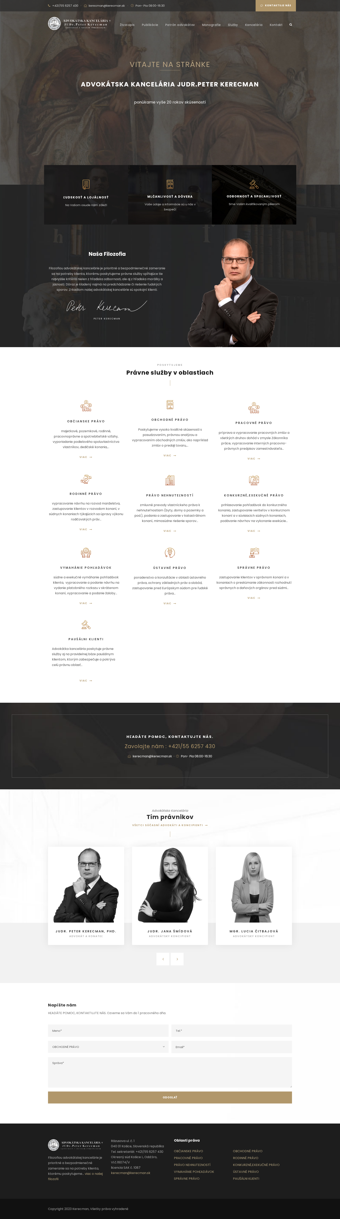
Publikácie (150, 25)
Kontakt (276, 25)
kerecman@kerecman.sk (107, 6)
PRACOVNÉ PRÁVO (188, 1158)
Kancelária (254, 25)
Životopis (127, 25)
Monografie (211, 25)
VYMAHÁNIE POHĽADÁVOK (194, 1171)
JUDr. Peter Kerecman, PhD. (85, 931)
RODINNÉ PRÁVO (245, 1158)
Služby (233, 25)
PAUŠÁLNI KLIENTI (246, 1178)
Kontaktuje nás (278, 5)
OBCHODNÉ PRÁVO (247, 1151)
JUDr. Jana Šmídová (169, 931)
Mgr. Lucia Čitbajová (254, 931)
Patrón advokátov (180, 25)
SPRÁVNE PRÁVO (187, 1178)
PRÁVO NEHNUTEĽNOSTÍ (192, 1165)
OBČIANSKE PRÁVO (188, 1151)
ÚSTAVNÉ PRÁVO (246, 1171)
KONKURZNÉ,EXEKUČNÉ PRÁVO (256, 1165)
